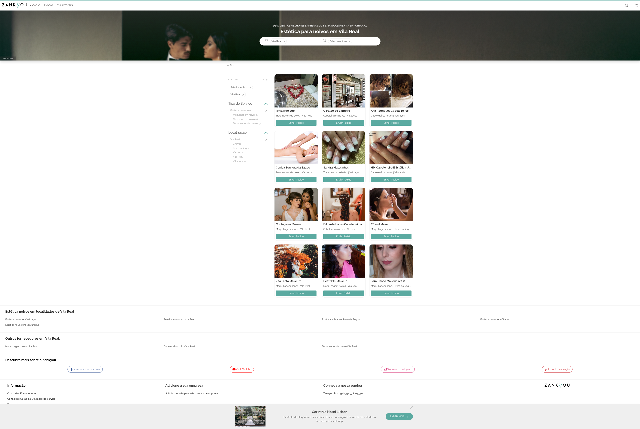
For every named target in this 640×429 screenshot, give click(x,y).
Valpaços (238, 152)
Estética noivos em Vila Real (179, 319)
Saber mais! (398, 416)
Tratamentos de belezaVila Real (339, 346)
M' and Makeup (381, 224)
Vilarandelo (239, 161)
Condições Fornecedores (21, 393)
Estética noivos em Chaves (495, 319)
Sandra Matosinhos (336, 167)
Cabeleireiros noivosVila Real (179, 346)
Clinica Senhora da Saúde (293, 167)
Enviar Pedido (296, 123)
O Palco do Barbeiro (336, 110)
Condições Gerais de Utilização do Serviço (31, 398)
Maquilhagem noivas (244, 115)
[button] (34, 6)
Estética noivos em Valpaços (21, 319)
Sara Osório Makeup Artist (388, 281)
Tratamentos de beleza (245, 123)
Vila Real (238, 157)
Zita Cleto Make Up (289, 281)
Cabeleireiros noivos (244, 119)
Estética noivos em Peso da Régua (341, 319)
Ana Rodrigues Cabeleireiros (389, 110)
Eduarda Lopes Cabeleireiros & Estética (349, 224)
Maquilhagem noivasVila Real (21, 346)
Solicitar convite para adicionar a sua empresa (191, 393)
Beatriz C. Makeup (335, 281)
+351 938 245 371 (353, 393)
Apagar (265, 79)
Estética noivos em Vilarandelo (22, 325)
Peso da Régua (241, 148)
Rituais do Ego (285, 110)
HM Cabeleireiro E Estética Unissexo (395, 167)
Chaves (237, 143)
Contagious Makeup (289, 224)
